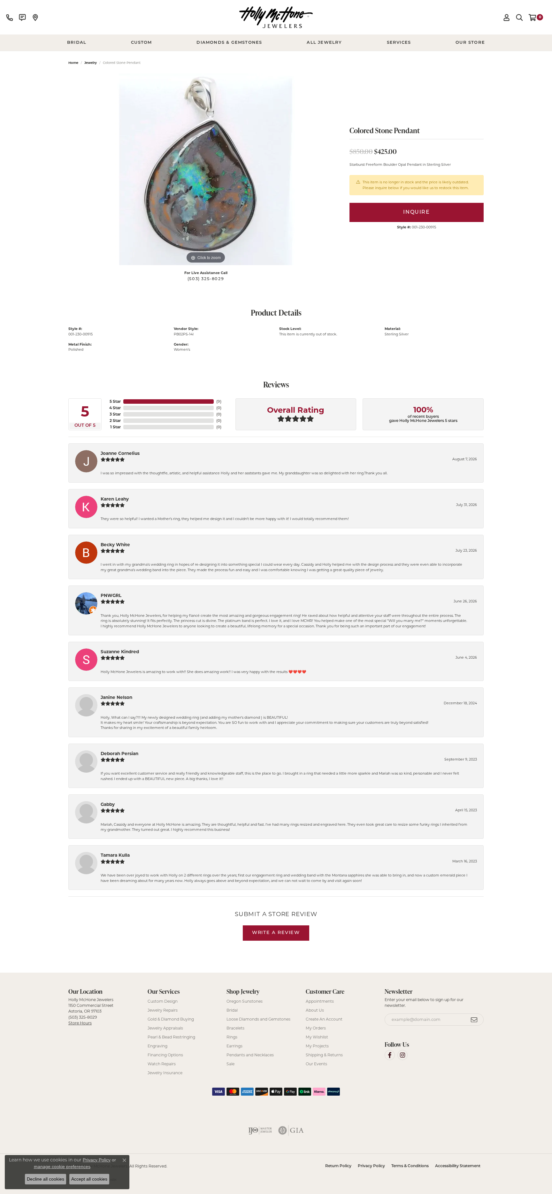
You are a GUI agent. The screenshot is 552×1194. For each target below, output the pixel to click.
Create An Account (324, 1019)
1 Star (115, 427)
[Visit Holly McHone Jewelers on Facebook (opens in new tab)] (390, 1055)
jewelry (90, 63)
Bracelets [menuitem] (235, 1028)
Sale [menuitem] (230, 1063)
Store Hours (80, 1023)
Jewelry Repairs (163, 1010)
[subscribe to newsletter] (474, 1019)
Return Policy (338, 1166)
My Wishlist (317, 1037)
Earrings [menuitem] (234, 1046)
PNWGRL (111, 595)
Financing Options (165, 1054)
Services (399, 43)
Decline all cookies (45, 1179)
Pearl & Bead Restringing (171, 1037)
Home (73, 63)
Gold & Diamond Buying (171, 1019)
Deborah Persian (119, 753)
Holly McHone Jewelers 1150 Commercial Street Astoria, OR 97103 (90, 1011)
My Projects (317, 1046)
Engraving (157, 1046)
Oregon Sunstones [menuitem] (244, 1001)
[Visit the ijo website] (260, 1130)
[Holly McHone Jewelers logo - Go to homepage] (276, 17)
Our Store (470, 43)
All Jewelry (324, 43)
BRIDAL (76, 43)
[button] (506, 17)
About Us (315, 1010)
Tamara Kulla (115, 855)
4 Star (115, 407)
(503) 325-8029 (206, 279)
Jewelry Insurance (165, 1072)
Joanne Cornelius (120, 453)
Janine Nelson (116, 697)
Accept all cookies (89, 1179)
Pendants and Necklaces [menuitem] (250, 1054)
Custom (141, 43)
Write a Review (276, 932)
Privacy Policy (371, 1166)
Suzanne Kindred (120, 651)
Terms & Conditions (410, 1166)
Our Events (316, 1063)
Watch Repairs (162, 1063)
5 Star (115, 401)
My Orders (316, 1028)
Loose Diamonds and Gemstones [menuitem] (258, 1019)
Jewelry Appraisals (165, 1028)
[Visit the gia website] (291, 1130)
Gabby (108, 804)
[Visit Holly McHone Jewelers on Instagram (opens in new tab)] (402, 1055)
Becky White (115, 544)
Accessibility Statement (457, 1166)
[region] (206, 169)
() (218, 401)
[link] (9, 17)
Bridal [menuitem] (232, 1010)
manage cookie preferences (62, 1166)
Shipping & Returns (324, 1054)
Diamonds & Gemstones (229, 43)
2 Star (115, 420)
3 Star (115, 414)
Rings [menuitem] (231, 1037)
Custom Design (163, 1001)
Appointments (320, 1001)
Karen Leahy (115, 498)
